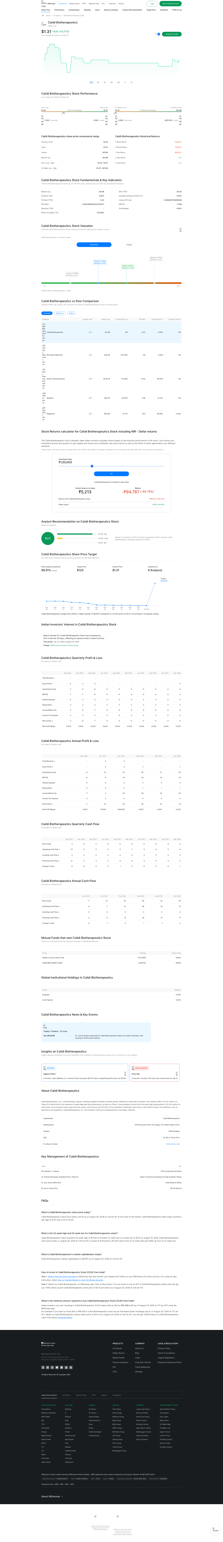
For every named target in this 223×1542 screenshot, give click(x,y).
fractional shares (65, 1317)
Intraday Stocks (166, 1447)
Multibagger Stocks (143, 1432)
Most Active (164, 1420)
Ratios (71, 313)
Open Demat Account (170, 4)
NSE (61, 1484)
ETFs (84, 4)
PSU (66, 1443)
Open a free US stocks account (62, 1276)
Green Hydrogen (95, 1432)
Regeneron (51, 414)
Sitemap (138, 1371)
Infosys (44, 1432)
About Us (139, 1348)
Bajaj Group (116, 1420)
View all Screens (142, 1435)
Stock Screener (142, 1439)
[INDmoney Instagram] (61, 1367)
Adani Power (46, 1439)
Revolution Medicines (55, 355)
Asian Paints (46, 1462)
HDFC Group (117, 1428)
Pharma (68, 1417)
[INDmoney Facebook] (43, 1367)
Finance (68, 1454)
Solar (91, 1424)
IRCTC (43, 1443)
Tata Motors (45, 1409)
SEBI (56, 1484)
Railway (68, 1447)
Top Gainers (164, 1413)
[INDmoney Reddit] (66, 1367)
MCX (72, 1484)
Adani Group (117, 1413)
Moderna (50, 398)
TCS (43, 1424)
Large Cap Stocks (143, 1409)
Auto (67, 1420)
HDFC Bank (45, 1417)
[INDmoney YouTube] (57, 1367)
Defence (68, 1428)
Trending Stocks (166, 1439)
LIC (42, 1451)
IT (66, 1413)
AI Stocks (92, 1409)
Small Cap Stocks (142, 1417)
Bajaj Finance (46, 1435)
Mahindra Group (118, 1432)
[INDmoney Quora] (70, 1367)
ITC (42, 1447)
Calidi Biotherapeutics (55, 332)
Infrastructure (70, 1435)
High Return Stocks (143, 1428)
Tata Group (116, 1409)
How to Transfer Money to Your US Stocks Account (80, 1280)
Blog (137, 1353)
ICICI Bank (45, 1428)
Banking (68, 1409)
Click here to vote (173, 1144)
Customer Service (143, 1362)
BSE (66, 1484)
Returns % (60, 313)
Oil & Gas (68, 1458)
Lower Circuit (165, 1435)
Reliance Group (118, 1417)
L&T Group (116, 1435)
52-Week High (165, 1424)
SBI (42, 1420)
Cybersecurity (94, 1435)
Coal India (45, 1458)
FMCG (67, 1424)
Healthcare (69, 1462)
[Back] (43, 15)
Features (112, 4)
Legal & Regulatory (166, 1357)
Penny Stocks (141, 1420)
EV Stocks (92, 1413)
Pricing (121, 4)
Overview (47, 313)
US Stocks (62, 4)
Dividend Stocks (142, 1424)
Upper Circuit (165, 1432)
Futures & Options (120, 1362)
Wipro (43, 1454)
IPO (103, 4)
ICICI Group (116, 1443)
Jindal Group (117, 1447)
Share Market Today (167, 1409)
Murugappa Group (119, 1451)
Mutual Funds (94, 4)
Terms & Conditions (166, 1353)
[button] (157, 34)
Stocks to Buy (165, 1443)
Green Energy (94, 1417)
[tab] (49, 1396)
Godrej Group (117, 1439)
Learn (137, 1357)
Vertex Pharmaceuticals (56, 379)
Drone (91, 1428)
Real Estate (69, 1439)
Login (152, 4)
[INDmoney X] (52, 1367)
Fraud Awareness (142, 1367)
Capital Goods (70, 1451)
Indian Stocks (74, 4)
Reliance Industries (48, 1413)
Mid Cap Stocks (142, 1413)
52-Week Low (165, 1428)
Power (67, 1432)
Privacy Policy (164, 1348)
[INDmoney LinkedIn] (47, 1367)
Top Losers (164, 1417)
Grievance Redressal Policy (170, 1362)
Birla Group (116, 1424)
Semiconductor (94, 1420)
